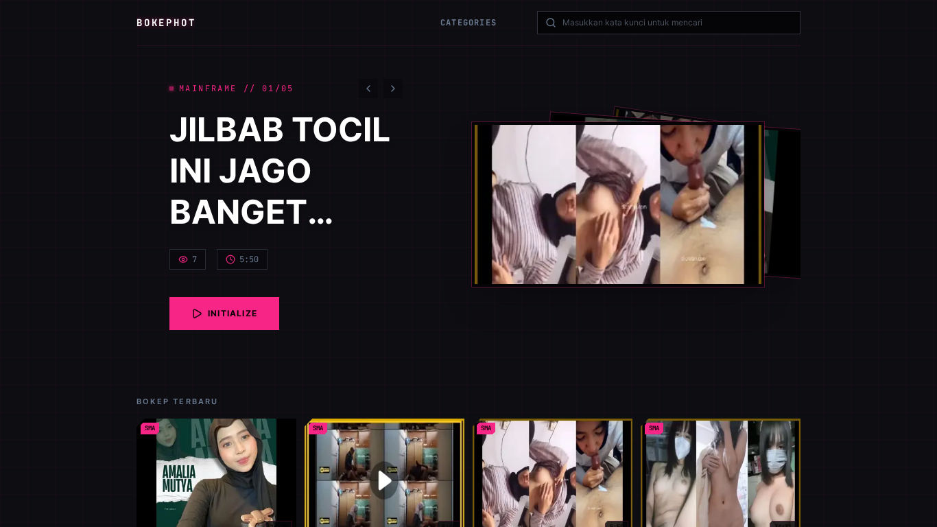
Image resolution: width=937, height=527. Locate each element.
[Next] (393, 88)
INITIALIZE (232, 313)
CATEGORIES (468, 22)
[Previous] (368, 88)
